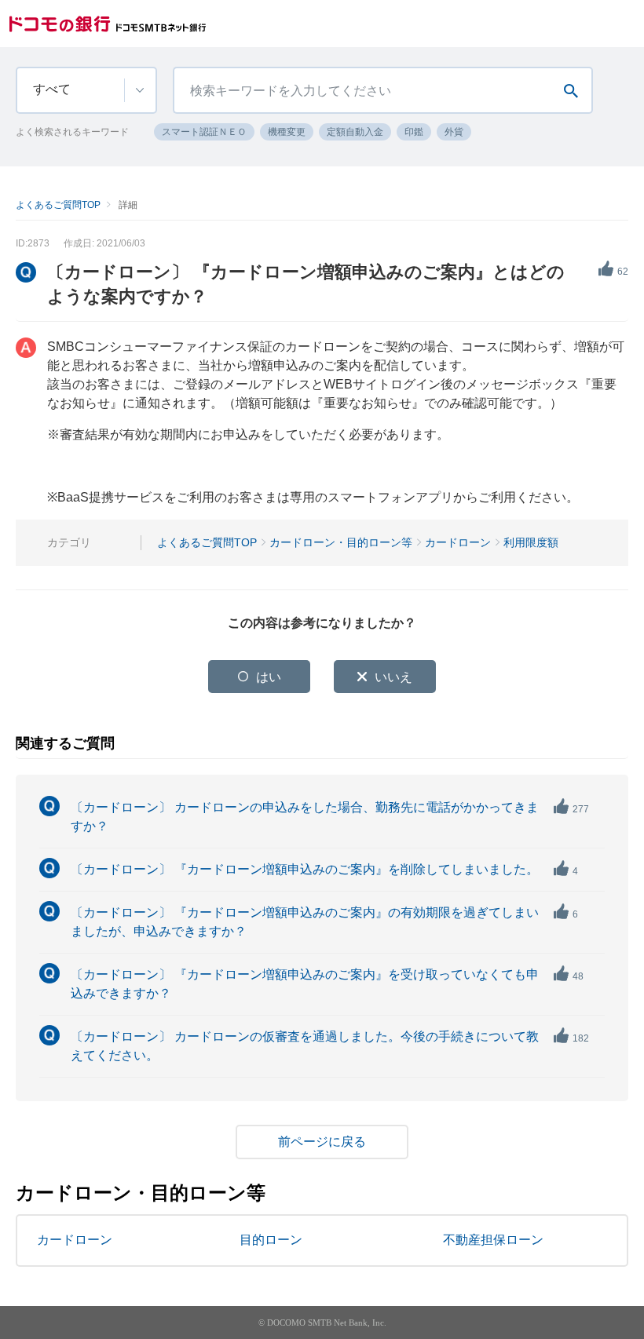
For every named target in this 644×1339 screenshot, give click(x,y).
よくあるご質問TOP (58, 204)
